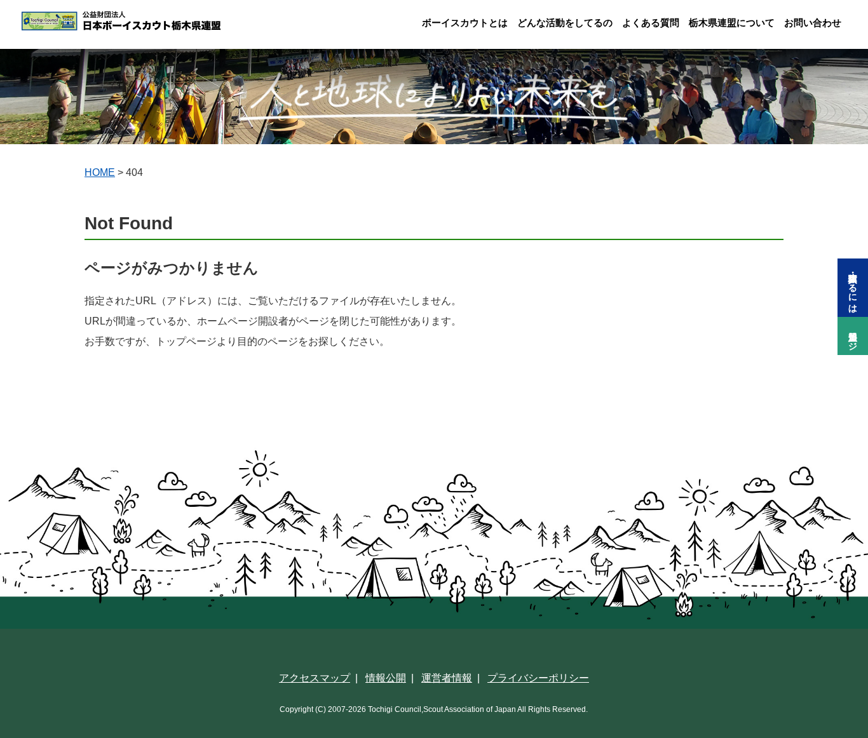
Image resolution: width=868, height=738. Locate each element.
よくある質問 (650, 22)
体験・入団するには (853, 287)
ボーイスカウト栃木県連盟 (149, 21)
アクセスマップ (314, 678)
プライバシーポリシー (538, 678)
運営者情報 (446, 678)
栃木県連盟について (732, 22)
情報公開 (385, 678)
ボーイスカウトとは (465, 22)
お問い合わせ (812, 22)
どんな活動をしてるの (565, 22)
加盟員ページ (853, 336)
